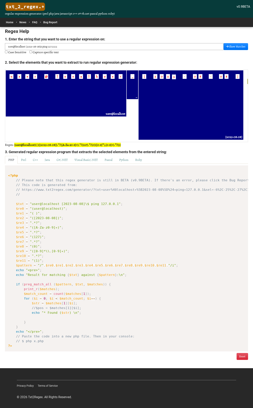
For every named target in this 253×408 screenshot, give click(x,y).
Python (123, 160)
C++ (35, 160)
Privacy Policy (25, 385)
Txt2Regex (35, 397)
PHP (11, 160)
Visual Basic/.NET (86, 160)
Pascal (108, 160)
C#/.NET (62, 160)
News (22, 22)
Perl (23, 160)
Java (47, 160)
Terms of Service (48, 385)
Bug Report (50, 22)
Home (9, 22)
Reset (242, 356)
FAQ (34, 22)
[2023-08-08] (233, 137)
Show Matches (236, 46)
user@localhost (115, 114)
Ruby (138, 160)
